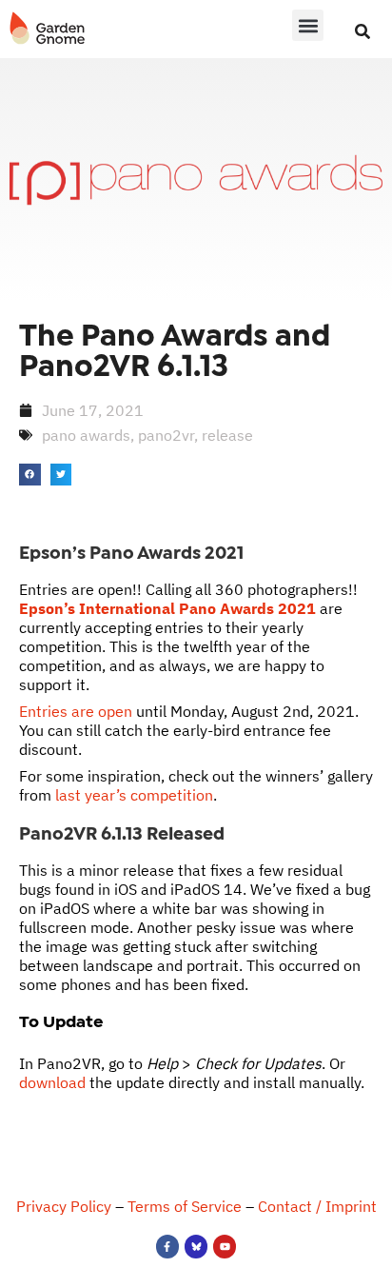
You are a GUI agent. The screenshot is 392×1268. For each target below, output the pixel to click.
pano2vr (166, 435)
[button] (307, 25)
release (227, 435)
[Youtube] (224, 1246)
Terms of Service (184, 1206)
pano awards (86, 435)
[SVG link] (48, 29)
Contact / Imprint (317, 1206)
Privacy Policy (63, 1206)
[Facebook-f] (167, 1246)
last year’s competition (134, 794)
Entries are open (75, 711)
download (52, 1082)
